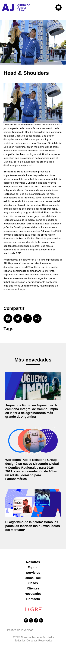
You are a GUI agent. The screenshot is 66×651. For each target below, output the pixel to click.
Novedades (33, 593)
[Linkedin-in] (41, 620)
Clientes (33, 588)
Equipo (33, 567)
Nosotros (33, 562)
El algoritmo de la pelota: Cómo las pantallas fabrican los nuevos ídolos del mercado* (32, 525)
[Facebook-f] (36, 620)
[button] (58, 7)
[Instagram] (26, 620)
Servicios (33, 572)
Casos (33, 583)
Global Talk (33, 578)
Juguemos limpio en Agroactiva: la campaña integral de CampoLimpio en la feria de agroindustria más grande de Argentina (31, 411)
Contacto (33, 599)
